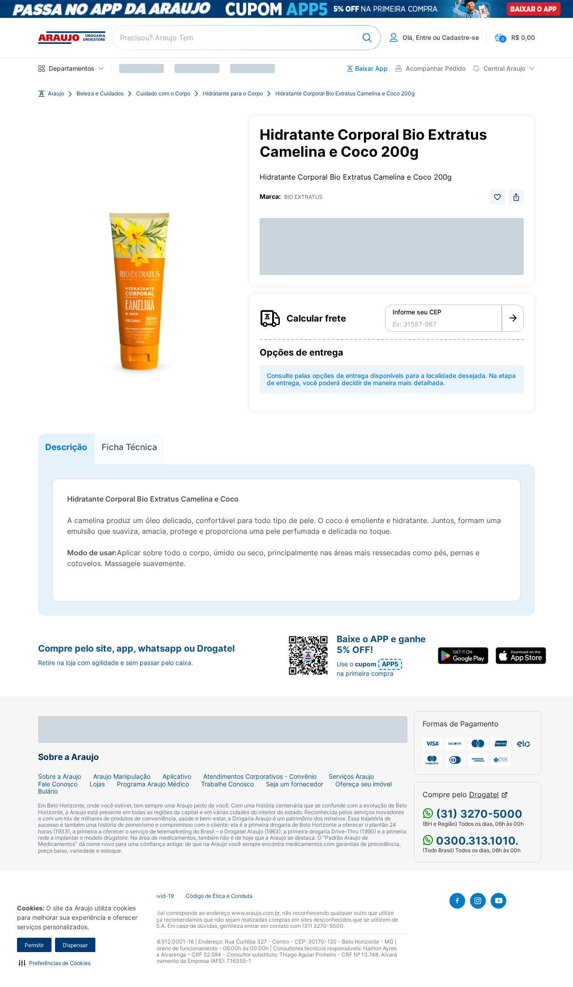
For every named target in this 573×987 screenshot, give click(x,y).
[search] (246, 37)
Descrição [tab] (66, 447)
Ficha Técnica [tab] (129, 447)
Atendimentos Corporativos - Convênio (259, 776)
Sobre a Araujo (59, 776)
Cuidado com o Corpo (163, 93)
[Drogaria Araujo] (71, 37)
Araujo (56, 93)
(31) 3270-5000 (477, 813)
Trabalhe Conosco (227, 784)
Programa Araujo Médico (153, 784)
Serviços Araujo (351, 776)
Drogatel (484, 794)
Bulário (48, 791)
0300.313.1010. (475, 840)
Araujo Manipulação (121, 776)
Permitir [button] (34, 945)
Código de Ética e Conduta (219, 896)
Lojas (97, 784)
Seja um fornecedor (294, 784)
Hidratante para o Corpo (233, 93)
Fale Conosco (57, 784)
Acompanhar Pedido (436, 68)
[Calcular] (513, 318)
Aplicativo (176, 776)
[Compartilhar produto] (516, 197)
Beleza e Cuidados (100, 93)
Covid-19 (162, 896)
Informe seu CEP (417, 312)
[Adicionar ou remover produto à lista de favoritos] (497, 197)
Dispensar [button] (75, 945)
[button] (54, 963)
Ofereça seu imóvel (363, 784)
